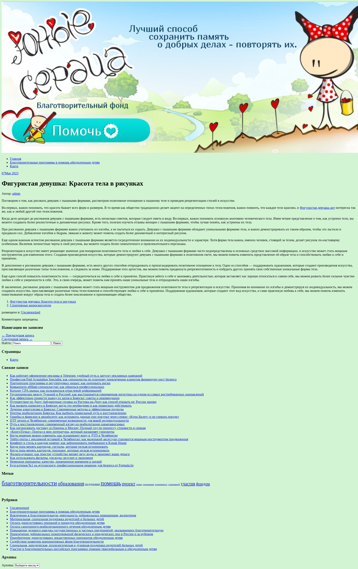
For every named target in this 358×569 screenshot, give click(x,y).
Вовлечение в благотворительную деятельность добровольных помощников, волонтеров (73, 515)
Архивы (7, 565)
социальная (148, 484)
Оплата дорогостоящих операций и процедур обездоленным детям (57, 523)
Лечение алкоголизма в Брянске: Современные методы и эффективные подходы (67, 409)
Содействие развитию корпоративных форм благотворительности (57, 541)
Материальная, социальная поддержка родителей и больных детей (57, 519)
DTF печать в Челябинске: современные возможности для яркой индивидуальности (69, 420)
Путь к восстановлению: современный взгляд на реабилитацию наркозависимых (67, 424)
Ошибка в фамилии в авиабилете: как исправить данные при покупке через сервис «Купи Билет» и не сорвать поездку (94, 416)
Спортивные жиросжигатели (30, 305)
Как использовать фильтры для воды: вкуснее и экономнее (51, 458)
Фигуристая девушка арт (317, 207)
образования (71, 483)
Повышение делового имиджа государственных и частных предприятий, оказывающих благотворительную (86, 530)
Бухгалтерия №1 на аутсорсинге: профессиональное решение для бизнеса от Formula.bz (72, 465)
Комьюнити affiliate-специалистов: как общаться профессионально (57, 387)
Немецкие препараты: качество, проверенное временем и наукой (56, 461)
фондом (203, 483)
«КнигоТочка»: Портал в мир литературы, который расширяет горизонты (62, 431)
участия (188, 483)
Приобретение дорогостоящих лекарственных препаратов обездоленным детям (66, 538)
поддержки (92, 484)
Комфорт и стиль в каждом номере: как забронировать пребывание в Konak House (68, 443)
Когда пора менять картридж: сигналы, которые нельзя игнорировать (59, 446)
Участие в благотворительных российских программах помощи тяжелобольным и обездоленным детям (83, 549)
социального (161, 484)
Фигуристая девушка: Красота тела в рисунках (43, 301)
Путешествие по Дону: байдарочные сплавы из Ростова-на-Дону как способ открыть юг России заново (83, 402)
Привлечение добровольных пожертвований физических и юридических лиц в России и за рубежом (81, 534)
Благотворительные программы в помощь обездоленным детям (55, 162)
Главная (15, 158)
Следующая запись (17, 339)
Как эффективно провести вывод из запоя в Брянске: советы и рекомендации (65, 398)
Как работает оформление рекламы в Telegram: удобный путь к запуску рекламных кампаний (76, 375)
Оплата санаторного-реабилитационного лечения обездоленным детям (60, 526)
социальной (174, 484)
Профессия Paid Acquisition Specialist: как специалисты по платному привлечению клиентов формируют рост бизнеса (93, 379)
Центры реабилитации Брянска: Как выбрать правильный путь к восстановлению (68, 413)
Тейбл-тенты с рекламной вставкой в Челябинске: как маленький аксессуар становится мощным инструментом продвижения (99, 439)
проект (128, 483)
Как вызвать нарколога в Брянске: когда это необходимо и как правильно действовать (71, 405)
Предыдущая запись (18, 335)
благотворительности (29, 483)
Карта (14, 166)
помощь (111, 483)
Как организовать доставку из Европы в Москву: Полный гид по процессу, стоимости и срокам (78, 428)
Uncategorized (30, 312)
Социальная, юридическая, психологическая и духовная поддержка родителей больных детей (76, 545)
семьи (139, 484)
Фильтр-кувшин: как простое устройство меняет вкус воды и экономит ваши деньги (70, 454)
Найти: (7, 343)
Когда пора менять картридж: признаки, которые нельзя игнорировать (59, 450)
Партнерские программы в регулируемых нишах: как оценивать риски (60, 383)
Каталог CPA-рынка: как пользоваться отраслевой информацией (56, 390)
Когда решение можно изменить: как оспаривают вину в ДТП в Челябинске (64, 435)
